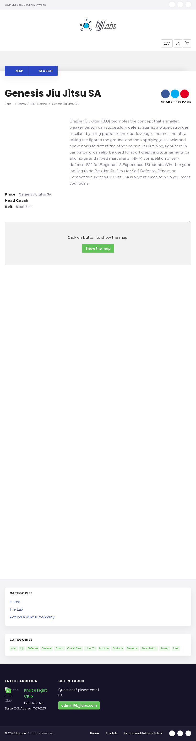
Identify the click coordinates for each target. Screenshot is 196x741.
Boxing (42, 104)
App (13, 648)
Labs (8, 104)
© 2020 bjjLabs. (16, 733)
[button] (178, 43)
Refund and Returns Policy (32, 617)
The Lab (16, 609)
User (176, 648)
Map (19, 71)
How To (90, 648)
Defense (32, 648)
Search (45, 71)
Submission (149, 648)
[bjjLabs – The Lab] (98, 25)
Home (15, 602)
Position (118, 648)
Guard (59, 648)
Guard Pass (74, 648)
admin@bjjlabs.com (79, 705)
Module (104, 648)
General (47, 648)
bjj (21, 648)
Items (22, 104)
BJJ (32, 104)
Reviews (132, 648)
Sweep (164, 648)
